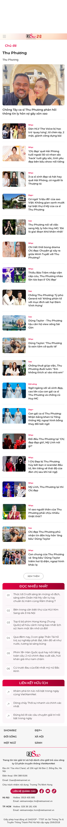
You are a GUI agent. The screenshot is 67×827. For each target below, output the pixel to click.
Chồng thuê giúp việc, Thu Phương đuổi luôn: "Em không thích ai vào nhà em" (46, 369)
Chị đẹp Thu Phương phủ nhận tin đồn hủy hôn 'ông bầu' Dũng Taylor (45, 535)
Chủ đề (11, 45)
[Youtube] (47, 791)
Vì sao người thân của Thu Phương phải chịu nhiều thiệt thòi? (45, 513)
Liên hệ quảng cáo (24, 791)
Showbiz (10, 730)
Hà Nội (6, 797)
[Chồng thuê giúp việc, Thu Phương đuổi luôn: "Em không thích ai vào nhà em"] (14, 368)
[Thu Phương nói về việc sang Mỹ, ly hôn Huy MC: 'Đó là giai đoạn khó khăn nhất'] (14, 227)
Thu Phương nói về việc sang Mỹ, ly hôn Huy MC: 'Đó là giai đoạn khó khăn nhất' (46, 228)
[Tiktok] (54, 791)
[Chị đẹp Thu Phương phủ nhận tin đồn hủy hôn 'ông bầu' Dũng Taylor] (14, 534)
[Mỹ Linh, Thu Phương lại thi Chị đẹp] (14, 489)
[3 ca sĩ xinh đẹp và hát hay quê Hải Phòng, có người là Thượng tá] (14, 179)
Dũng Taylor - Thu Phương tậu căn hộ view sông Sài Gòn (45, 324)
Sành (38, 742)
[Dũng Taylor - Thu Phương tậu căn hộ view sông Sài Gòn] (14, 323)
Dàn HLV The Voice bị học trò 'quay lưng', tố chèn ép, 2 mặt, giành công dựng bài (46, 132)
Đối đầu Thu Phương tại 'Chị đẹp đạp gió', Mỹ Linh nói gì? (46, 442)
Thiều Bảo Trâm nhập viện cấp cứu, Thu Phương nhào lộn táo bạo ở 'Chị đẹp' (45, 276)
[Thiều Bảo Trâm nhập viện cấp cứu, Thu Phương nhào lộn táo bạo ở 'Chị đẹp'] (14, 275)
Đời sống (32, 384)
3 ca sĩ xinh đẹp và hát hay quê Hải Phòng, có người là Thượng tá (45, 180)
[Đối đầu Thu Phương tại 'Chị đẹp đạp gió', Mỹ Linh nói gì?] (14, 441)
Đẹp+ (30, 195)
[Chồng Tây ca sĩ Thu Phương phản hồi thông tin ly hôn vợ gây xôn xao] (33, 84)
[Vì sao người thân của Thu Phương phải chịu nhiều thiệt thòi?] (14, 512)
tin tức (31, 690)
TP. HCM (6, 806)
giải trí (52, 714)
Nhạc (30, 125)
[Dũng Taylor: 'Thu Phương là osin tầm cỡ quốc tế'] (14, 345)
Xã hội (39, 736)
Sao (30, 221)
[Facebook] (41, 791)
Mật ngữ (10, 742)
